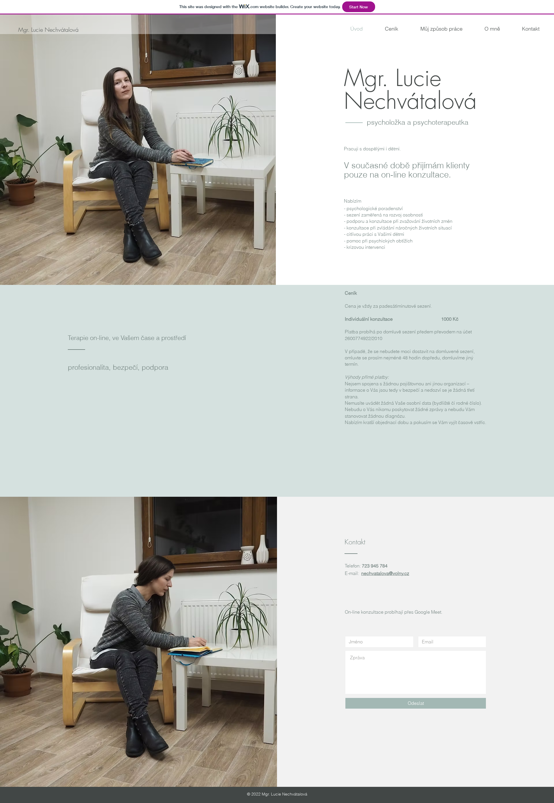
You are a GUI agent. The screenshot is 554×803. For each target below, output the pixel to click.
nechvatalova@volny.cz (385, 573)
